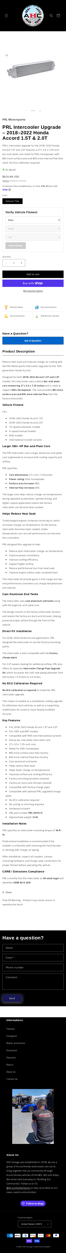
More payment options (33, 290)
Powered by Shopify (41, 1246)
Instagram (11, 1036)
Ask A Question (33, 340)
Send (12, 998)
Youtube (10, 1028)
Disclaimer (11, 1050)
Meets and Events (15, 1043)
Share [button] (9, 892)
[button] (6, 15)
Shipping (5, 181)
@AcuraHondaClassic (18, 1188)
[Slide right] (40, 110)
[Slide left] (25, 110)
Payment (11, 1057)
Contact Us (12, 1079)
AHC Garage (28, 1246)
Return (10, 1064)
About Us (11, 1071)
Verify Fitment (16, 245)
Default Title (12, 201)
